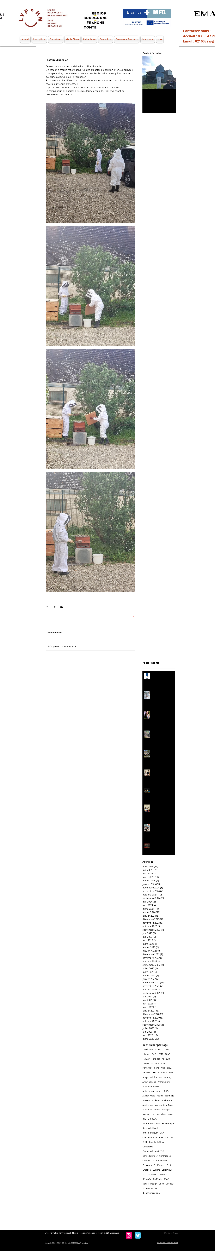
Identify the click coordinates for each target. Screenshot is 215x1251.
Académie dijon (165, 1072)
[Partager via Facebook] (47, 606)
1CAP (167, 1054)
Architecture (164, 1081)
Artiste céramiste (150, 1086)
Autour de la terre (151, 1109)
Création (146, 1169)
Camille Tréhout (157, 1142)
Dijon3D (169, 1183)
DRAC (166, 1179)
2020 (163, 1063)
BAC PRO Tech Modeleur (154, 1114)
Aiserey (168, 1077)
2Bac (169, 1068)
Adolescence (156, 1077)
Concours (147, 1165)
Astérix (167, 1091)
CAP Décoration (150, 1137)
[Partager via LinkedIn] (61, 606)
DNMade (157, 1179)
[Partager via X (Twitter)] (54, 606)
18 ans (145, 1054)
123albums (147, 1049)
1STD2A (146, 1058)
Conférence (159, 1165)
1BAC (153, 1054)
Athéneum (166, 1100)
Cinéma (146, 1160)
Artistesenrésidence (152, 1091)
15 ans (158, 1049)
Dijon (161, 1183)
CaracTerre (147, 1146)
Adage (145, 1077)
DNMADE (163, 1174)
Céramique (167, 1169)
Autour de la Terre (164, 1105)
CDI (171, 1137)
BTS (144, 1118)
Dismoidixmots (149, 1188)
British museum (150, 1132)
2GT (154, 1072)
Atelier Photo (148, 1095)
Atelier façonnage (165, 1095)
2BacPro (146, 1072)
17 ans (166, 1049)
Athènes (156, 1100)
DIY (144, 1174)
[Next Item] (171, 72)
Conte (169, 1165)
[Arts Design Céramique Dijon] (129, 1235)
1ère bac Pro (158, 1058)
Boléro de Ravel (150, 1128)
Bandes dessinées (151, 1123)
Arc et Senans (149, 1081)
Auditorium (148, 1105)
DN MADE (152, 1174)
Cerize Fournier (150, 1155)
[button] (25, 39)
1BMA (160, 1054)
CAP (162, 1132)
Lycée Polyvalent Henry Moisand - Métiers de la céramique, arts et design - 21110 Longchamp (82, 1233)
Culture (156, 1169)
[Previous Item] (147, 72)
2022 (163, 1068)
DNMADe (146, 1179)
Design (153, 1183)
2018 (168, 1058)
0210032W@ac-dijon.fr (80, 1243)
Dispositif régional (151, 1193)
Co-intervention (159, 1160)
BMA (170, 1114)
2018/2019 (147, 1063)
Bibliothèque (168, 1123)
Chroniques (165, 1155)
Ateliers (146, 1100)
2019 (156, 1063)
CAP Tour (163, 1137)
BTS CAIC (152, 1118)
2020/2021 (147, 1068)
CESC (144, 1142)
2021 (156, 1068)
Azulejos (166, 1109)
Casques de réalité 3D (153, 1151)
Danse (145, 1183)
